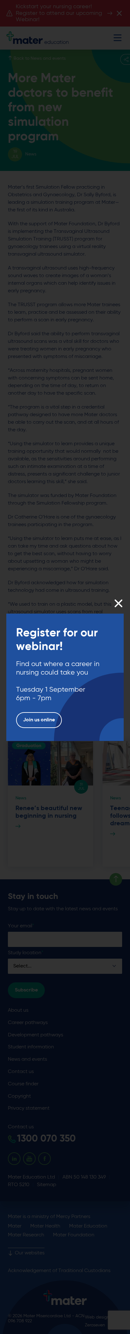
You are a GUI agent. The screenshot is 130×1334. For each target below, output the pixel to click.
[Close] (118, 603)
